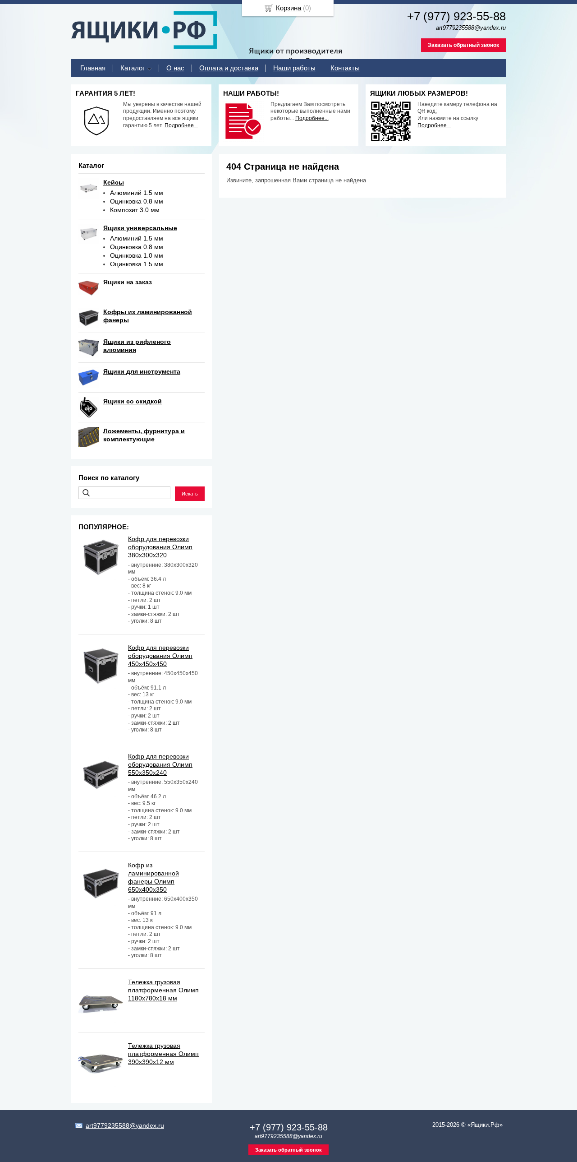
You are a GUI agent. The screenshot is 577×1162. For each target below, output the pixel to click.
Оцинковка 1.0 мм (136, 255)
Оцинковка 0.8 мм (136, 201)
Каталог (132, 68)
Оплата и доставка (228, 68)
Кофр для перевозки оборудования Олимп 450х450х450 (160, 655)
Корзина (288, 8)
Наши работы (294, 68)
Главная (92, 68)
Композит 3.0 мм (135, 209)
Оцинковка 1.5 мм (136, 264)
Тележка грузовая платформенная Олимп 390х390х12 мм (163, 1053)
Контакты (345, 68)
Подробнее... (181, 125)
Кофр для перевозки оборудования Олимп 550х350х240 (160, 764)
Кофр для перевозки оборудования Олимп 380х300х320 (160, 547)
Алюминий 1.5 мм (136, 192)
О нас (175, 68)
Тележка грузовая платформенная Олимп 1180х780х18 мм (163, 990)
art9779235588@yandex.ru (125, 1125)
